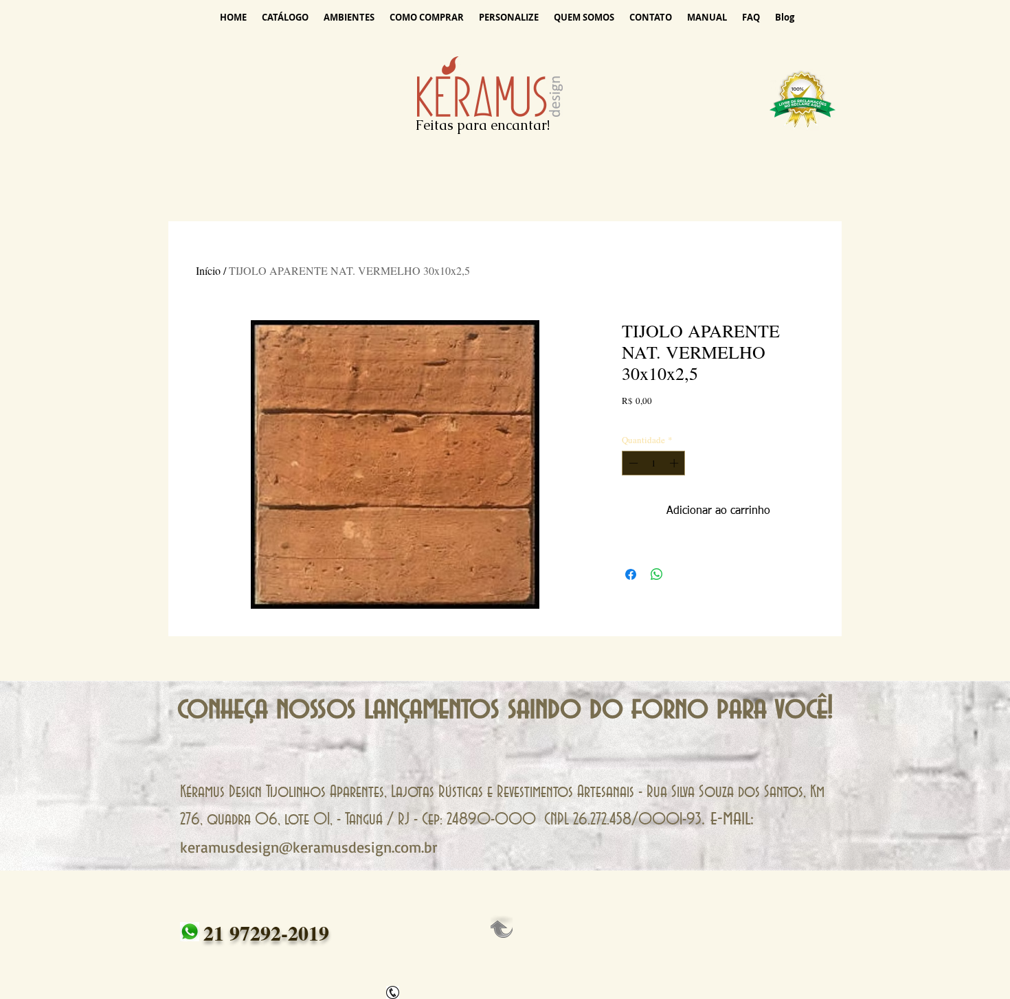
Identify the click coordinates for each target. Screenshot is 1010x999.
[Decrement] (632, 463)
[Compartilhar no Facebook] (630, 574)
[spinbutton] (653, 463)
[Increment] (675, 463)
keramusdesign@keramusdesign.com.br (309, 847)
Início (208, 270)
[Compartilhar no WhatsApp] (657, 574)
